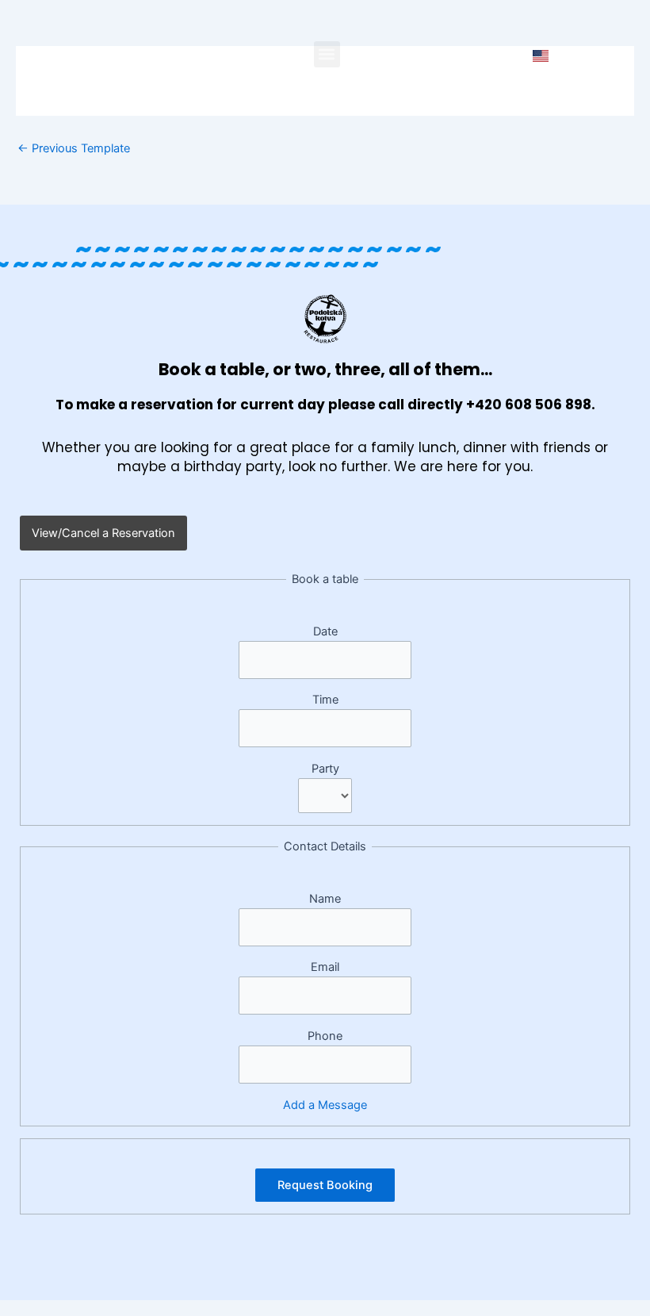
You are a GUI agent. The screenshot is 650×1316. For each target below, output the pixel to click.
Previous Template (73, 149)
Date (325, 631)
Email (325, 967)
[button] (327, 54)
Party (325, 769)
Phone (325, 1036)
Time (325, 700)
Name (325, 899)
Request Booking (325, 1185)
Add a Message (325, 1105)
